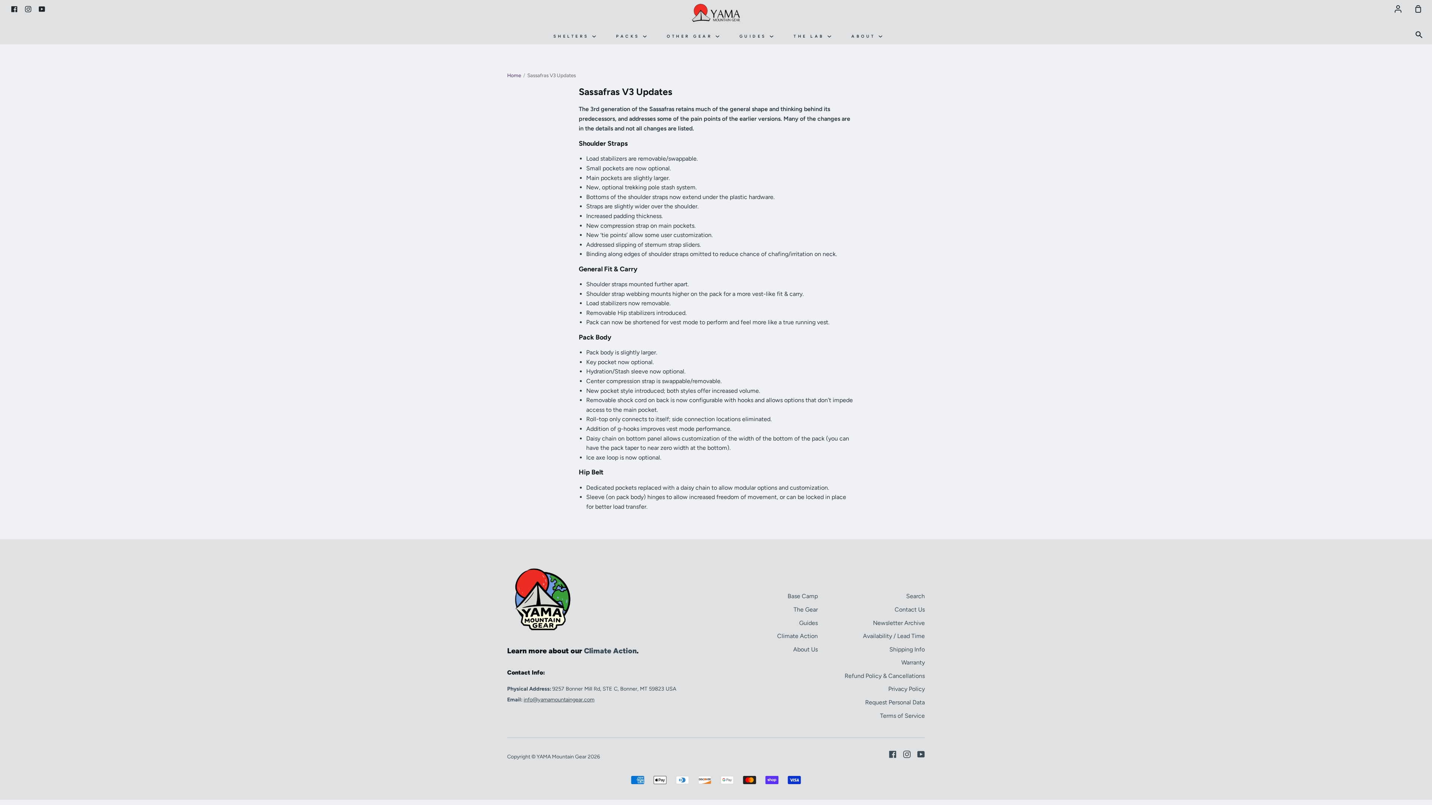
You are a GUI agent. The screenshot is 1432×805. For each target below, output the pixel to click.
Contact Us (910, 609)
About (865, 36)
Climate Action (797, 636)
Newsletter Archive (899, 622)
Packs (629, 36)
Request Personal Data (895, 702)
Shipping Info (907, 649)
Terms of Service (902, 715)
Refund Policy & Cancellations (885, 675)
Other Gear (691, 36)
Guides (754, 36)
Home (514, 75)
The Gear (806, 609)
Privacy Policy (906, 688)
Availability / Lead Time (894, 636)
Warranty (913, 662)
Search (915, 596)
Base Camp (803, 596)
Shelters (573, 36)
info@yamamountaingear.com (559, 699)
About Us (805, 649)
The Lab (811, 36)
